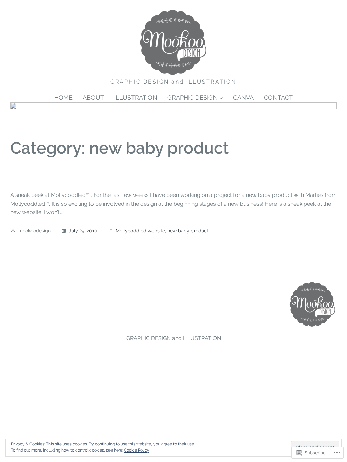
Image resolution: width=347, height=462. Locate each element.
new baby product (187, 230)
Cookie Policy (136, 450)
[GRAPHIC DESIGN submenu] (221, 98)
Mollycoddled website (140, 230)
